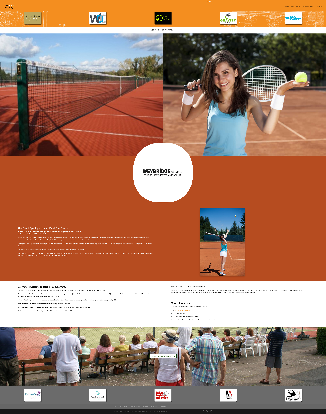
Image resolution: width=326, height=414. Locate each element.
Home (287, 6)
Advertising (320, 6)
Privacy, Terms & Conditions (158, 406)
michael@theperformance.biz (184, 310)
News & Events (295, 6)
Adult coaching (24, 304)
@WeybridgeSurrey (161, 411)
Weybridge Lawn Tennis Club (163, 356)
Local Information (307, 6)
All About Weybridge (137, 411)
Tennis (31, 294)
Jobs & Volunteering (135, 406)
